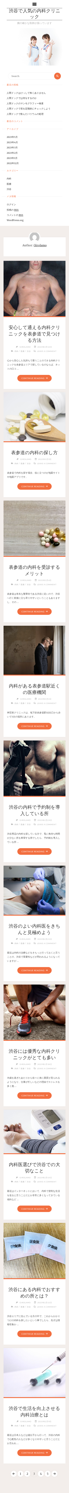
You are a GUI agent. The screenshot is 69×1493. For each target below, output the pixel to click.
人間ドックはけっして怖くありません (26, 92)
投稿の (13, 209)
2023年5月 (12, 137)
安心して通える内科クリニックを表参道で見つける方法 (34, 334)
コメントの (15, 215)
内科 (9, 178)
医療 (9, 183)
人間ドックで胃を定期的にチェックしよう (28, 108)
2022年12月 (13, 163)
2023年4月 (12, 142)
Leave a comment (47, 351)
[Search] (57, 76)
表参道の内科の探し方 (34, 452)
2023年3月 (12, 147)
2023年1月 (12, 158)
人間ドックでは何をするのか (22, 98)
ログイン (11, 204)
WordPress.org (15, 220)
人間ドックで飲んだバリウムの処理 (25, 113)
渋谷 (9, 189)
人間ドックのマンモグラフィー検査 (25, 103)
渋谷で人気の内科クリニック (34, 14)
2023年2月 (12, 152)
